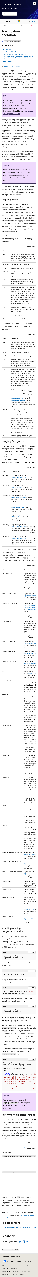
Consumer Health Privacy (10, 1271)
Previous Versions (18, 1266)
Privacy (13, 1269)
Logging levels (8, 49)
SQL (9, 25)
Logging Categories (9, 52)
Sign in (34, 21)
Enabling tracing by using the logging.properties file (19, 57)
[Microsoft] (19, 21)
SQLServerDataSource (18, 400)
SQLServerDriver (16, 517)
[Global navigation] (2, 21)
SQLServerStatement (17, 398)
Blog (27, 1266)
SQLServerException (30, 644)
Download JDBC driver (12, 66)
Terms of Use (26, 1271)
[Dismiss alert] (34, 3)
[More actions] (34, 25)
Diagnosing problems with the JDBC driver (20, 1227)
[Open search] (29, 21)
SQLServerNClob (29, 919)
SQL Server (16, 25)
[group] (19, 746)
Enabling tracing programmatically (14, 54)
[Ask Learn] (31, 25)
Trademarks (5, 1274)
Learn (4, 25)
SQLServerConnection (18, 396)
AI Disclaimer (6, 1266)
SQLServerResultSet (17, 507)
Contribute (5, 1269)
